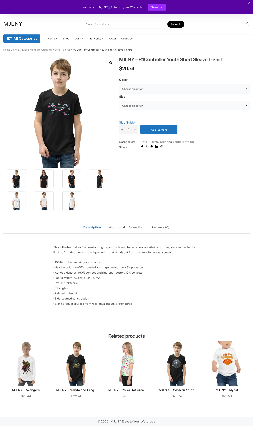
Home (6, 49)
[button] (111, 63)
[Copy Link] (161, 147)
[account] (247, 24)
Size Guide (127, 122)
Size (122, 96)
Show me (157, 7)
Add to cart (159, 129)
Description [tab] (92, 227)
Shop (16, 49)
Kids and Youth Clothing (37, 49)
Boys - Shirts (62, 49)
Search (175, 24)
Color (123, 79)
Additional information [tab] (126, 227)
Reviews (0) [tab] (161, 227)
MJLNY (13, 23)
